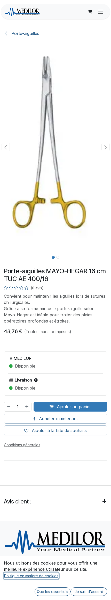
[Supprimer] (8, 406)
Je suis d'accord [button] (89, 591)
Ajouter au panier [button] (73, 406)
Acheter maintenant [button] (58, 418)
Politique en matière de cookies (31, 576)
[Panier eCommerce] (89, 11)
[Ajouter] (27, 406)
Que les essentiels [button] (52, 591)
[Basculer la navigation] (100, 11)
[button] (5, 147)
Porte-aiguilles (24, 33)
